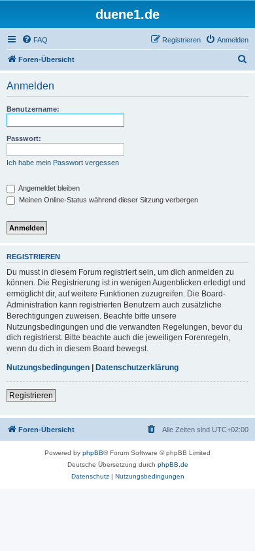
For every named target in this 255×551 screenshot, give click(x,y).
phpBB (92, 452)
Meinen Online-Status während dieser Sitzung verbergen (107, 200)
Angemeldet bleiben (48, 188)
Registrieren (31, 395)
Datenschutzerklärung (136, 367)
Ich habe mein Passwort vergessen (63, 162)
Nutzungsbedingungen (48, 367)
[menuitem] (35, 40)
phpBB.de (173, 464)
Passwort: (24, 138)
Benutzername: (33, 109)
